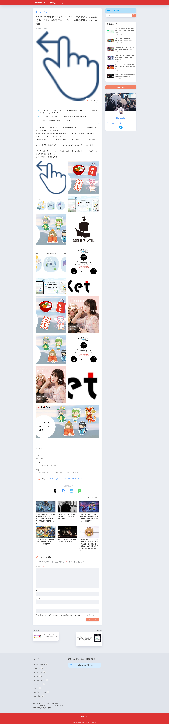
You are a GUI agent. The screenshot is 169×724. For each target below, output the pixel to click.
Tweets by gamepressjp (114, 123)
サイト (38, 607)
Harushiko (121, 118)
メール (38, 599)
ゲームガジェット (41, 680)
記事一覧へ (121, 87)
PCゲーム (38, 668)
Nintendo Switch (41, 664)
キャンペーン (40, 672)
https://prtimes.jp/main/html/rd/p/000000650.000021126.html (65, 479)
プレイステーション (41, 692)
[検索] (134, 15)
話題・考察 (39, 696)
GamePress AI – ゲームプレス (48, 2)
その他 (37, 688)
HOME (85, 716)
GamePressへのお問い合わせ (85, 665)
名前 (37, 591)
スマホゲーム (39, 684)
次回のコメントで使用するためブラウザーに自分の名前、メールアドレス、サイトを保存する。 (66, 615)
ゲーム (97, 497)
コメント (40, 567)
